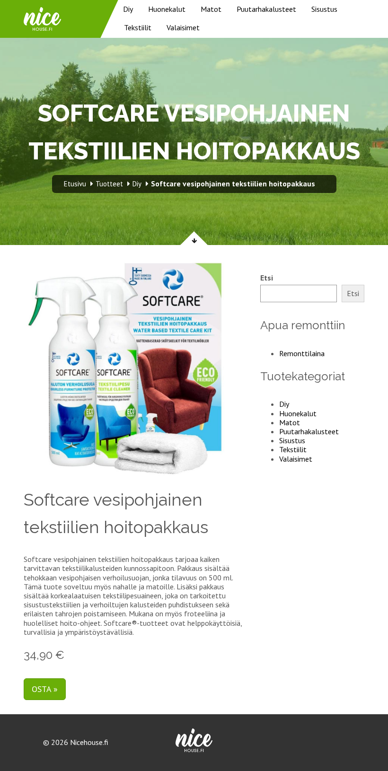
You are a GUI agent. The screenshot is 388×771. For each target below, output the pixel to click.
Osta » (45, 688)
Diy (128, 9)
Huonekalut (166, 9)
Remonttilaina (302, 353)
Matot (211, 9)
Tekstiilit (137, 27)
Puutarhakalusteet (266, 9)
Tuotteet (109, 183)
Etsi (266, 277)
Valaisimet (183, 27)
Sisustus (324, 9)
